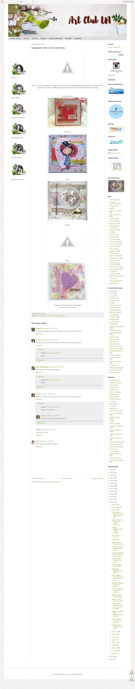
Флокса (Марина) (115, 454)
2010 (112, 659)
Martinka (112, 394)
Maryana (112, 397)
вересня (115, 631)
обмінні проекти (115, 267)
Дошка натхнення (115, 210)
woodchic (113, 337)
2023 (112, 472)
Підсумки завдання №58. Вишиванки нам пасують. (117, 613)
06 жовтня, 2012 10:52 (51, 340)
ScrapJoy (113, 321)
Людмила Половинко (116, 426)
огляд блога (115, 539)
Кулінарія (113, 218)
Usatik (112, 406)
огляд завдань (114, 269)
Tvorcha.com (114, 330)
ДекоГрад (113, 341)
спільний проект (115, 276)
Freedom (113, 387)
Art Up (112, 293)
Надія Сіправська (115, 438)
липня (114, 637)
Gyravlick (113, 389)
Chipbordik (113, 298)
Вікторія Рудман (115, 417)
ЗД (110, 421)
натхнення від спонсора (114, 263)
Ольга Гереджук (115, 446)
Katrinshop (113, 307)
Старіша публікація (97, 478)
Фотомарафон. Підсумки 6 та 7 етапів (117, 560)
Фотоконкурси (114, 244)
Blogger (80, 674)
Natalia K (39, 328)
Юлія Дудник (114, 458)
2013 (112, 499)
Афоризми (113, 206)
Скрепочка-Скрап (115, 361)
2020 (112, 480)
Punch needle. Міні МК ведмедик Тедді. (117, 548)
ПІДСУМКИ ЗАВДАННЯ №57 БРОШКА (117, 570)
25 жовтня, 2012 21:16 (47, 441)
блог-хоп (112, 248)
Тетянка (112, 451)
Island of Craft (114, 305)
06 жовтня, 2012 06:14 (50, 328)
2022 (112, 475)
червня (114, 640)
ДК (110, 208)
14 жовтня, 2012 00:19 (53, 415)
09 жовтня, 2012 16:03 (56, 367)
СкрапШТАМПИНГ (116, 351)
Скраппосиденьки (115, 357)
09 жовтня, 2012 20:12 (53, 380)
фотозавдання (114, 281)
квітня (114, 645)
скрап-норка (114, 372)
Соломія (112, 449)
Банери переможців (55, 38)
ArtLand (112, 296)
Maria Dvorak (114, 392)
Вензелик (113, 339)
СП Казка (113, 237)
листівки (39, 316)
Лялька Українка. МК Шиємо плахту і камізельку (116, 522)
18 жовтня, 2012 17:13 (49, 429)
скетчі (45, 316)
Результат (113, 230)
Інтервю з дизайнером (114, 202)
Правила (43, 38)
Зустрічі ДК (77, 38)
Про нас (26, 38)
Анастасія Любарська (117, 413)
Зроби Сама (114, 344)
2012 (112, 502)
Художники (113, 246)
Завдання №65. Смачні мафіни (117, 595)
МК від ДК (68, 38)
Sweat (38, 394)
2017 (112, 488)
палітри (112, 271)
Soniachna (39, 340)
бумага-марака (115, 370)
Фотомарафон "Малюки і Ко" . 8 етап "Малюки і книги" (117, 577)
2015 (112, 494)
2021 (112, 478)
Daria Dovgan (114, 382)
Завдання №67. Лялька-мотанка (117, 543)
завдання (113, 251)
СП (111, 232)
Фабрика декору (115, 367)
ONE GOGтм (114, 312)
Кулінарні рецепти (116, 214)
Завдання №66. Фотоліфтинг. (116, 565)
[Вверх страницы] (131, 674)
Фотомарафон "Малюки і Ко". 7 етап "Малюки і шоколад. (117, 606)
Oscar (112, 401)
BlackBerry (113, 380)
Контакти (35, 38)
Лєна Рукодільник (115, 430)
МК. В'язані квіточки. (115, 536)
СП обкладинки (115, 241)
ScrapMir (112, 324)
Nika (37, 441)
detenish (112, 408)
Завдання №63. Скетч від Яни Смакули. (116, 620)
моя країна (113, 260)
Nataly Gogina (114, 399)
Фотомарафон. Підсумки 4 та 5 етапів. (117, 626)
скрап (63, 316)
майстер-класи (114, 258)
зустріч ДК (113, 253)
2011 (112, 656)
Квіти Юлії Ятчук (115, 346)
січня (114, 653)
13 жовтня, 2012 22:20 (53, 407)
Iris (111, 303)
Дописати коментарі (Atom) (51, 481)
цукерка (112, 283)
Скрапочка (113, 355)
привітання (113, 274)
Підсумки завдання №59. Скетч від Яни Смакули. (117, 554)
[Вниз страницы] (131, 681)
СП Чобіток (113, 239)
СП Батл (112, 234)
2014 (112, 496)
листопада (115, 507)
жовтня (114, 510)
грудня (114, 504)
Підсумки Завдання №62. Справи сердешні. (117, 530)
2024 (112, 469)
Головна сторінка (15, 38)
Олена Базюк (114, 444)
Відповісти (39, 334)
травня (114, 642)
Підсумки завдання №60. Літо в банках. (117, 584)
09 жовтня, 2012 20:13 (53, 353)
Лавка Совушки (115, 348)
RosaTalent (113, 314)
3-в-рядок (113, 199)
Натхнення (113, 223)
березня (115, 648)
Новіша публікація (37, 478)
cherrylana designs (116, 333)
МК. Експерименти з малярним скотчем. (117, 590)
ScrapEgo (113, 319)
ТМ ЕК (112, 365)
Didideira (112, 385)
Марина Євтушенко (116, 434)
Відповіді (41, 349)
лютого (114, 650)
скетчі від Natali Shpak (54, 316)
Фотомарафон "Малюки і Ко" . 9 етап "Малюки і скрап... (117, 514)
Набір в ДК (113, 221)
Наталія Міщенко (115, 442)
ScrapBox (113, 317)
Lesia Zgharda (114, 310)
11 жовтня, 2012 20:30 (48, 394)
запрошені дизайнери (117, 460)
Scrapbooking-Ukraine (117, 326)
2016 (112, 491)
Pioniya (112, 404)
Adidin (112, 291)
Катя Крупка (114, 423)
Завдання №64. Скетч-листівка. (117, 600)
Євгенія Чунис (114, 411)
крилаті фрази (114, 255)
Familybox (113, 300)
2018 (112, 486)
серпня (114, 634)
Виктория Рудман (42, 367)
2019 (112, 483)
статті (111, 278)
